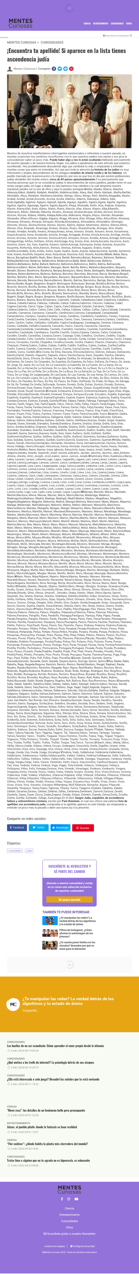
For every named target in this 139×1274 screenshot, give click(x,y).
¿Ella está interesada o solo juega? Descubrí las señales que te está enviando (53, 1079)
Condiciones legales (54, 1246)
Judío (29, 850)
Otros (129, 23)
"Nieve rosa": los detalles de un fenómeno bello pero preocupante (46, 1110)
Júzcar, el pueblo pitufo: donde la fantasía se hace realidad (42, 1127)
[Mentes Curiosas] (62, 1199)
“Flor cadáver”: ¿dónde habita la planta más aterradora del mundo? (47, 1144)
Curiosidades (117, 23)
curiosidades (15, 850)
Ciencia (87, 23)
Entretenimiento (100, 23)
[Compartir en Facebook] (54, 69)
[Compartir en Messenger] (65, 69)
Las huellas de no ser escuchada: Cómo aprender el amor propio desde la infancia (55, 1046)
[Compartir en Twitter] (60, 69)
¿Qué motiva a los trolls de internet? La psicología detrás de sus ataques (50, 1062)
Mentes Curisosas (25, 68)
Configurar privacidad (84, 1246)
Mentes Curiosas (21, 42)
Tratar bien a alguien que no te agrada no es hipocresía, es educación (48, 1160)
